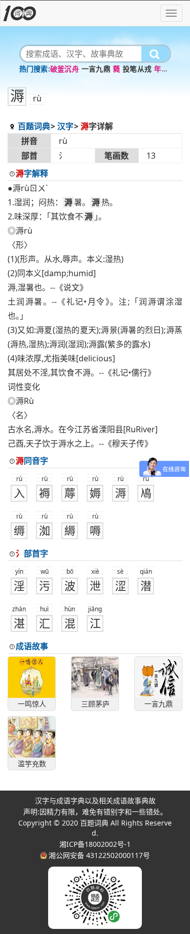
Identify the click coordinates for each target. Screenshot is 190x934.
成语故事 (32, 646)
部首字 (32, 553)
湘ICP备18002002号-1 (95, 844)
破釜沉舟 (64, 68)
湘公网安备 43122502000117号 (99, 855)
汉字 (65, 126)
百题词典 (34, 126)
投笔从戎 (137, 68)
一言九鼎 (96, 68)
